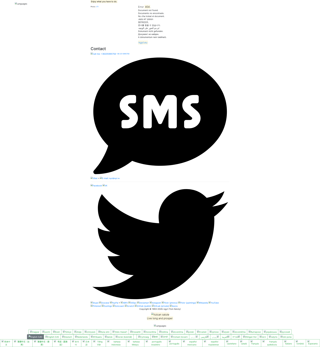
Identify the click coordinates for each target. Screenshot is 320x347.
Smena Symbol (45, 3)
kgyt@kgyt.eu (114, 178)
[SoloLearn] (118, 305)
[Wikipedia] (202, 302)
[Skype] (94, 302)
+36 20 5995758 (122, 54)
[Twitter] (160, 244)
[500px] (132, 302)
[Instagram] (155, 302)
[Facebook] (96, 185)
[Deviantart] (143, 302)
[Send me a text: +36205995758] (160, 116)
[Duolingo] (107, 305)
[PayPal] (114, 302)
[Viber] (94, 178)
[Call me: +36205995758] (103, 53)
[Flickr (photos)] (170, 302)
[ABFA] (124, 302)
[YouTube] (214, 302)
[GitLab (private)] (160, 305)
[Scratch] (129, 305)
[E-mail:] (104, 178)
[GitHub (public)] (143, 305)
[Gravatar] (104, 302)
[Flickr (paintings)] (187, 302)
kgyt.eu (6, 3)
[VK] (105, 185)
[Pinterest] (96, 305)
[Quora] (174, 305)
